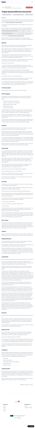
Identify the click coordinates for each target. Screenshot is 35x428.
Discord (4, 406)
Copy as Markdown (7, 14)
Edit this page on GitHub (27, 384)
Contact (26, 406)
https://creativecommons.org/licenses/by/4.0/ (14, 22)
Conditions (4, 350)
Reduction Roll (5, 329)
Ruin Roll (4, 312)
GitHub (4, 410)
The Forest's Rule (6, 87)
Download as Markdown (19, 14)
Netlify (24, 415)
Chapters (31, 426)
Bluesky (4, 407)
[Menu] (32, 2)
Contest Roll (5, 148)
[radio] (15, 418)
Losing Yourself (6, 368)
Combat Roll (5, 257)
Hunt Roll (4, 181)
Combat (4, 231)
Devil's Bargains (6, 94)
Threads (4, 409)
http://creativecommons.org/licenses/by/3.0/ (16, 35)
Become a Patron (29, 7)
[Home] (3, 2)
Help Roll (4, 125)
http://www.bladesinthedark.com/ (7, 33)
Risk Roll (4, 42)
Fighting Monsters (6, 238)
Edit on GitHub (30, 14)
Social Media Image (28, 407)
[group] (17, 418)
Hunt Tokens (5, 220)
